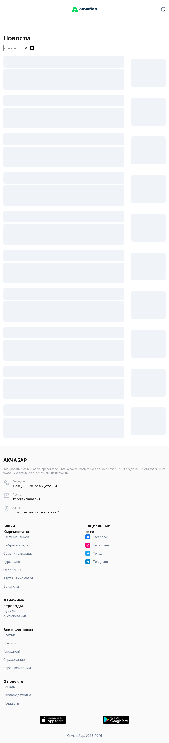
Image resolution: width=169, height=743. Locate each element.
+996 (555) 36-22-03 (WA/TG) (34, 486)
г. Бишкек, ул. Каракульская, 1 (36, 512)
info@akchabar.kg (26, 499)
